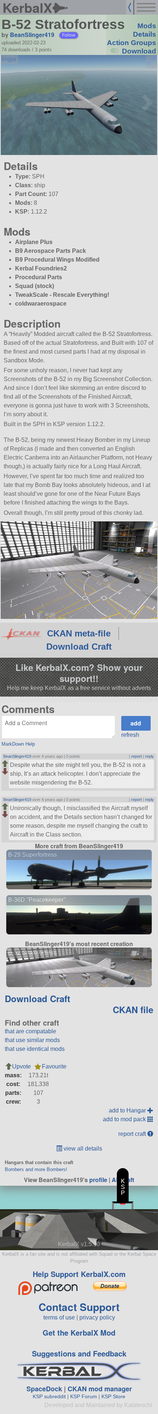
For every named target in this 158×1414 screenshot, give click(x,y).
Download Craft (79, 646)
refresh (130, 735)
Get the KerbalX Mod (79, 1332)
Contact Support (79, 1306)
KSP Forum (83, 1396)
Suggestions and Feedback (79, 1353)
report (136, 756)
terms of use (59, 1317)
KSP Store (113, 1396)
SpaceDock (44, 1388)
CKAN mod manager (100, 1388)
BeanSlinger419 (32, 34)
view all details (82, 1148)
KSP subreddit (49, 1396)
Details (144, 34)
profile (98, 1179)
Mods (146, 26)
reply (149, 756)
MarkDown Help (18, 744)
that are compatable (30, 1031)
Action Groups (131, 43)
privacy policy (97, 1317)
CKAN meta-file (79, 633)
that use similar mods (32, 1040)
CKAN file (133, 1009)
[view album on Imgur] (9, 59)
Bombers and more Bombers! (36, 1169)
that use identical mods (35, 1049)
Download (139, 51)
